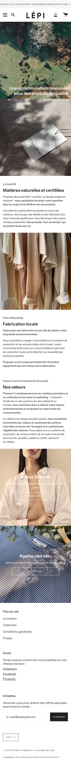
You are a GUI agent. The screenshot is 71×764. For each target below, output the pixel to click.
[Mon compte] (55, 15)
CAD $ (9, 737)
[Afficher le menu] (5, 15)
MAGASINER (35, 496)
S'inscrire (59, 717)
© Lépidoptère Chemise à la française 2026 (28, 750)
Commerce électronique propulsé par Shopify (31, 757)
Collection (10, 625)
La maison (10, 618)
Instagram (10, 668)
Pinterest (9, 679)
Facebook (9, 674)
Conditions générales (17, 631)
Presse (7, 638)
